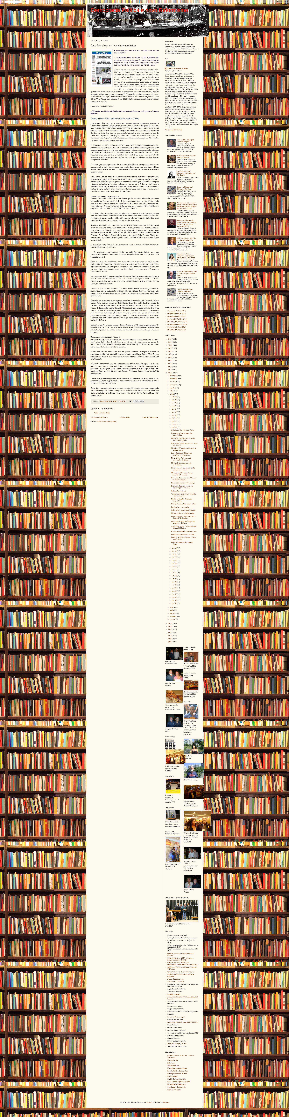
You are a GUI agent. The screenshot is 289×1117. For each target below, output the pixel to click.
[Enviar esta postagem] (130, 401)
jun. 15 (174, 560)
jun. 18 (174, 551)
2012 (170, 629)
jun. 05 (174, 591)
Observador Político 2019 (176, 311)
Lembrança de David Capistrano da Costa (182, 1022)
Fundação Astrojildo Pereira (177, 1068)
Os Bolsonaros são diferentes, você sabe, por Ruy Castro (186, 173)
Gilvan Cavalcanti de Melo (178, 69)
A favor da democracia (175, 979)
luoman (149, 1102)
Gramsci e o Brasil (174, 1090)
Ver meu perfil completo (173, 130)
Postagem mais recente (99, 417)
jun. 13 (174, 566)
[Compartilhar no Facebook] (141, 401)
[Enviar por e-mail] (134, 401)
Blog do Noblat (172, 1076)
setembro (173, 385)
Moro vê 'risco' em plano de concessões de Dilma (181, 459)
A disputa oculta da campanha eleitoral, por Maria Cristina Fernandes (186, 256)
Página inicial (125, 417)
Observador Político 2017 (176, 316)
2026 (170, 339)
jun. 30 (174, 396)
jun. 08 (174, 582)
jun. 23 (174, 418)
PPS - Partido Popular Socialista (178, 1082)
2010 (170, 636)
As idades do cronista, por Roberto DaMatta (186, 156)
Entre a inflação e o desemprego (183, 483)
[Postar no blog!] (136, 401)
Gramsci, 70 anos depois (176, 1017)
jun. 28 (174, 403)
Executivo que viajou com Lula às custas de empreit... (183, 439)
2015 (170, 373)
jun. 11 (174, 572)
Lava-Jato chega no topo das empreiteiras (181, 434)
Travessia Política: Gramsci (177, 1044)
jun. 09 (174, 579)
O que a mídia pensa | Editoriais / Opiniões (185, 188)
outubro (173, 382)
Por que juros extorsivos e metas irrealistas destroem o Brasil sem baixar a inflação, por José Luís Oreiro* (187, 205)
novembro (173, 378)
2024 (170, 345)
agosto (172, 388)
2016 (170, 370)
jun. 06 (174, 588)
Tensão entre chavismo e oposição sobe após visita (183, 495)
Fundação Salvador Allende (177, 1074)
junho (172, 394)
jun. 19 (174, 548)
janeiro (172, 619)
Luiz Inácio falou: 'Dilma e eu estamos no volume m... (181, 454)
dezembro (173, 375)
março (172, 613)
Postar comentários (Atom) (106, 421)
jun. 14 (174, 563)
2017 (170, 367)
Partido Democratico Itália (176, 1079)
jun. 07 (174, 585)
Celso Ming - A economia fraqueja (183, 510)
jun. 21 (174, 424)
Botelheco (171, 1063)
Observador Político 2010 (176, 330)
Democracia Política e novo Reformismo (139, 10)
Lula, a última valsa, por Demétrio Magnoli (185, 141)
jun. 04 (174, 594)
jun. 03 (174, 597)
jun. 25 (174, 412)
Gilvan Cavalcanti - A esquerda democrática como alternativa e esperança (182, 963)
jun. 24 (174, 415)
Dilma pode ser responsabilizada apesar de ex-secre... (183, 469)
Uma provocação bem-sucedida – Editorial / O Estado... (183, 517)
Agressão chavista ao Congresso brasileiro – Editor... (183, 522)
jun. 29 (174, 400)
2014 (170, 623)
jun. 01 (174, 603)
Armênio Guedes (173, 994)
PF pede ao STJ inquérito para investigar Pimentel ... (182, 474)
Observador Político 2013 (176, 327)
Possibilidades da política (176, 1084)
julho (172, 391)
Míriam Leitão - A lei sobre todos (182, 513)
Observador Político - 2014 (177, 324)
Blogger (166, 1102)
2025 (170, 342)
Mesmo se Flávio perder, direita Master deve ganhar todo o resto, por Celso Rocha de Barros (186, 223)
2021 (170, 354)
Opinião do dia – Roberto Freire (182, 430)
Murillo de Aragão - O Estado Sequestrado (181, 500)
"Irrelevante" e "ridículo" (175, 982)
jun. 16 (174, 557)
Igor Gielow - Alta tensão (180, 507)
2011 (170, 633)
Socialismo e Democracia (176, 1087)
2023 (170, 348)
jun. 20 (174, 427)
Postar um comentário (102, 413)
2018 (170, 363)
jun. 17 (174, 554)
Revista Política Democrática (177, 1071)
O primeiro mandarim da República (183, 531)
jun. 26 (174, 409)
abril (171, 610)
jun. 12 (174, 569)
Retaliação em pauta (178, 491)
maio (172, 607)
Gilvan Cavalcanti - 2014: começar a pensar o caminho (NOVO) (180, 959)
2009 (170, 639)
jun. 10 (174, 576)
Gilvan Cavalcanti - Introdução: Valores (181, 972)
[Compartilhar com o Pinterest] (143, 401)
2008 (170, 642)
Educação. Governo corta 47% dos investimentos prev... (183, 479)
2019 (170, 360)
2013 (170, 626)
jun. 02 (174, 600)
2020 (170, 357)
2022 (170, 351)
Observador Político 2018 (176, 313)
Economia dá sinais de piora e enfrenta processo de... (182, 487)
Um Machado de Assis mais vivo (182, 534)
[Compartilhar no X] (139, 401)
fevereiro (173, 616)
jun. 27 (174, 406)
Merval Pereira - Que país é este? (183, 504)
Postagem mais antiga (150, 417)
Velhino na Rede (173, 1066)
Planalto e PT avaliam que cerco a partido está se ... (183, 449)
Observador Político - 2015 (177, 322)
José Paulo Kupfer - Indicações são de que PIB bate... (184, 527)
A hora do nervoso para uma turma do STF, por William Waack (187, 273)
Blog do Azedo (172, 1060)
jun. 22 (174, 421)
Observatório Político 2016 (176, 319)
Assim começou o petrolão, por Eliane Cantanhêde (186, 239)
